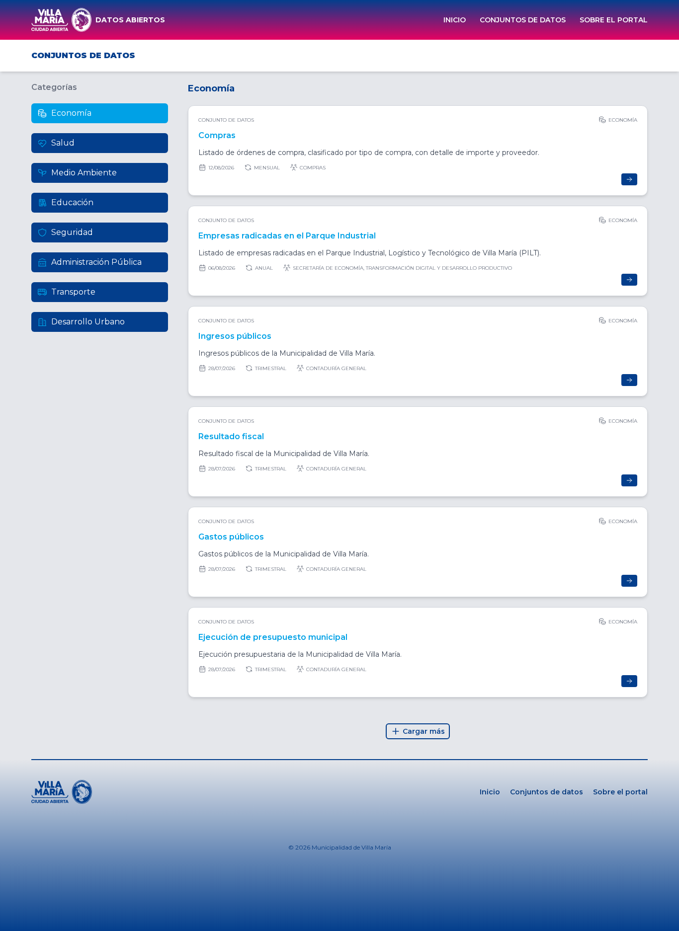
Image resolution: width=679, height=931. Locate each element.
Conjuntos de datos (523, 19)
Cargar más (424, 731)
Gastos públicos (231, 537)
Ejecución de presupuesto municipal (272, 637)
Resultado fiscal (231, 436)
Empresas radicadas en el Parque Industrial (287, 235)
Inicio (454, 19)
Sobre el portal (614, 19)
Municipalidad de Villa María (351, 847)
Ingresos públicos (234, 336)
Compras (217, 135)
